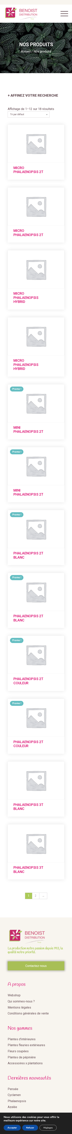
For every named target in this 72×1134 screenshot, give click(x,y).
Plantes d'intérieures (22, 1039)
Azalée (12, 1107)
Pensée (13, 1089)
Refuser (30, 1127)
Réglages (48, 1127)
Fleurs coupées (18, 1051)
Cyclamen (14, 1095)
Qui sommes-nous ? (21, 1001)
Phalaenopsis (17, 1101)
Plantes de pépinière (22, 1057)
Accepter (12, 1127)
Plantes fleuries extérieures (26, 1045)
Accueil (26, 51)
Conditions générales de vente (28, 1013)
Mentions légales (19, 1007)
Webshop (14, 995)
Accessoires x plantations (25, 1063)
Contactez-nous (36, 966)
